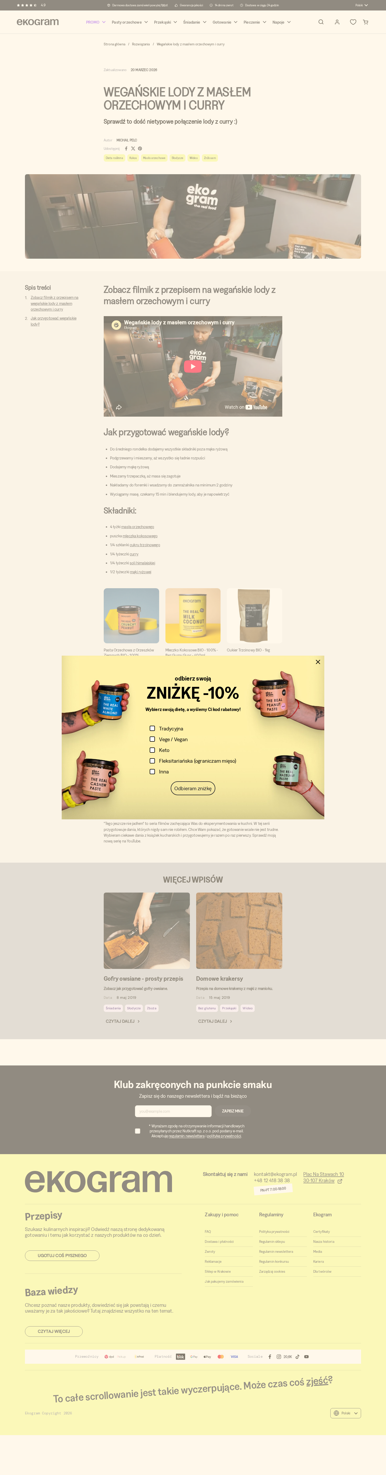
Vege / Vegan (173, 739)
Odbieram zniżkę (193, 788)
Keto (164, 750)
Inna (164, 771)
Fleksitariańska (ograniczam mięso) (197, 761)
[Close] (318, 662)
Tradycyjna (171, 728)
